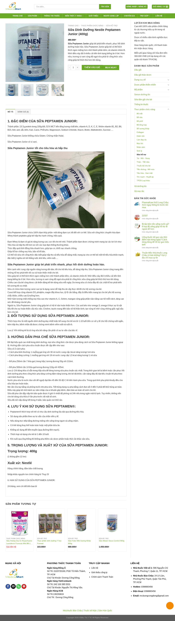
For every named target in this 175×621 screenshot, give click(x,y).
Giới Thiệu (93, 16)
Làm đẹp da (141, 140)
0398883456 (147, 587)
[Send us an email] (13, 586)
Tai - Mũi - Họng (143, 158)
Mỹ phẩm (138, 89)
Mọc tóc (140, 143)
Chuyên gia (129, 16)
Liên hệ (158, 16)
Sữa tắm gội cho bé (143, 99)
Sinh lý (139, 151)
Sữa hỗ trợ (141, 154)
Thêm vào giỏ (92, 67)
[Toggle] (168, 79)
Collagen (140, 132)
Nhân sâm (141, 147)
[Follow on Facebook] (8, 586)
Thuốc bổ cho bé (143, 166)
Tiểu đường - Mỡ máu (146, 169)
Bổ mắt (139, 114)
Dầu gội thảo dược (142, 75)
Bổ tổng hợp (142, 125)
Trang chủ (18, 16)
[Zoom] (8, 78)
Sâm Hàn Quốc (105, 610)
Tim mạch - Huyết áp (145, 177)
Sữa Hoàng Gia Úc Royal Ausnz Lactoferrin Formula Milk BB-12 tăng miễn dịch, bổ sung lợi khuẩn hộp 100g (19, 542)
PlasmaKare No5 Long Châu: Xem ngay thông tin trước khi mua (155, 204)
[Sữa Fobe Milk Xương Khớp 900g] (81, 522)
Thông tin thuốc (52, 16)
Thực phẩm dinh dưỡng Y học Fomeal (49, 542)
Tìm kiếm (105, 7)
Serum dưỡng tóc (142, 94)
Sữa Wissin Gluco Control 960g (111, 541)
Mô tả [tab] (10, 112)
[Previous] (10, 53)
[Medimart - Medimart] (18, 6)
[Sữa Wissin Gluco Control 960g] (112, 522)
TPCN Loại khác (143, 180)
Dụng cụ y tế (140, 80)
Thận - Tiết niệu (143, 162)
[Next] (59, 53)
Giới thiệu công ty (99, 572)
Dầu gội (137, 70)
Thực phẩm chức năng (144, 109)
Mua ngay (111, 67)
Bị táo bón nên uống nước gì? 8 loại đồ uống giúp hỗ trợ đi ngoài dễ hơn (155, 226)
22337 (145, 216)
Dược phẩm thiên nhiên (145, 85)
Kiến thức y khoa (73, 16)
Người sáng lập (111, 16)
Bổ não (139, 117)
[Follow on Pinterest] (24, 586)
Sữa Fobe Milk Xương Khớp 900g (79, 542)
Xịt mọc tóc (139, 191)
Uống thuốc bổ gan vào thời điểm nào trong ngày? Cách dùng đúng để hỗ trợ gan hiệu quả (155, 241)
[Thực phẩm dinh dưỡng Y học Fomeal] (50, 522)
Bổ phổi (140, 121)
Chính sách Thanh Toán (102, 577)
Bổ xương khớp (143, 129)
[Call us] (18, 586)
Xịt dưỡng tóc (140, 186)
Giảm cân (141, 136)
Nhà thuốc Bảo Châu (72, 610)
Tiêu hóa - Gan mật (144, 173)
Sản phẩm (32, 16)
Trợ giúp (144, 16)
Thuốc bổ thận (90, 610)
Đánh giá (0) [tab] (23, 112)
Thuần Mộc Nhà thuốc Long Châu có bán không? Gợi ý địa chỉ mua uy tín (154, 255)
